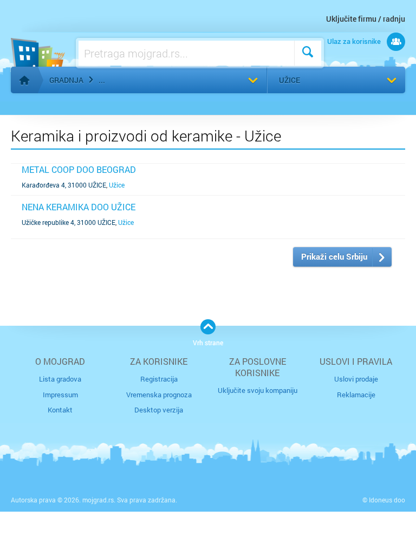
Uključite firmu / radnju (365, 19)
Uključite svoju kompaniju (257, 390)
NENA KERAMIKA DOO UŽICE (78, 206)
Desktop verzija (158, 410)
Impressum (60, 394)
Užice (289, 80)
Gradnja (66, 80)
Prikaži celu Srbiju (334, 256)
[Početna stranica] (24, 80)
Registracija (159, 379)
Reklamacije (356, 394)
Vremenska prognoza (159, 394)
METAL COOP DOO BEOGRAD (79, 169)
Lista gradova (60, 379)
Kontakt (60, 410)
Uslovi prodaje (356, 379)
